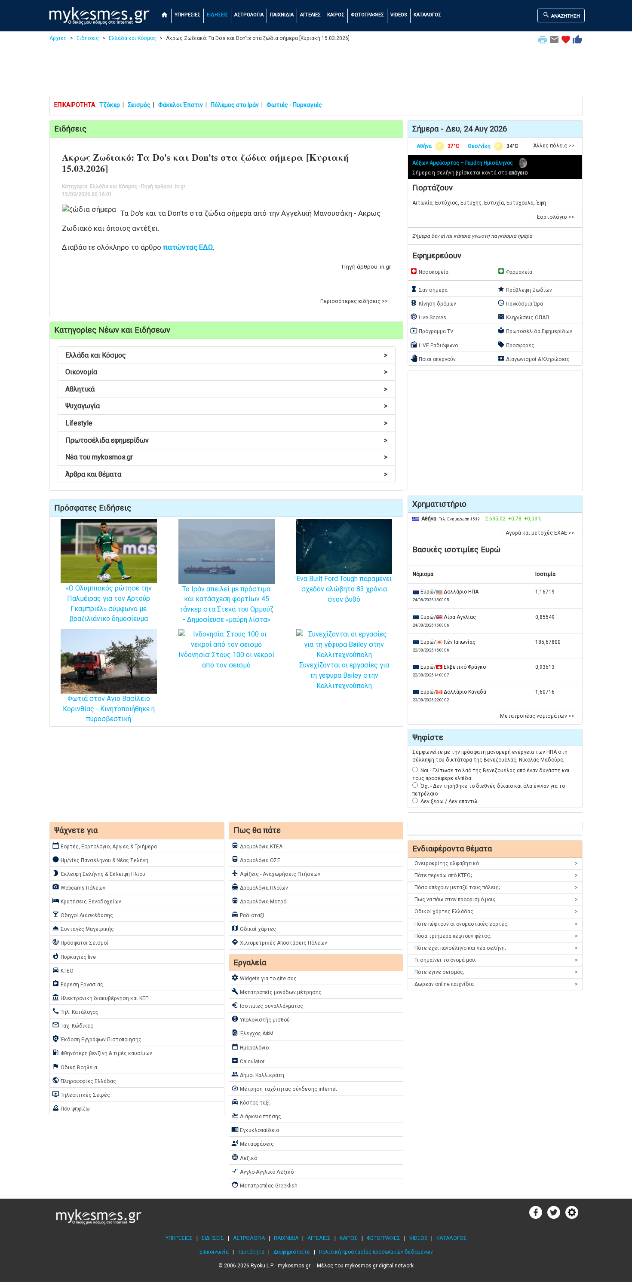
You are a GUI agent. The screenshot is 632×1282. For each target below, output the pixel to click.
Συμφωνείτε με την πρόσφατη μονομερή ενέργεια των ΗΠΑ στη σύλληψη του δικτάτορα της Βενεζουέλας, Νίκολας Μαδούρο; (490, 756)
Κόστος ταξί (250, 1102)
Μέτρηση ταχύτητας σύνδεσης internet (284, 1088)
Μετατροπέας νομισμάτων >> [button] (537, 716)
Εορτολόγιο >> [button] (555, 217)
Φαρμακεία (514, 271)
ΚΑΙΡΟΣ (335, 15)
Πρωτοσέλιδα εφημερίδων (226, 440)
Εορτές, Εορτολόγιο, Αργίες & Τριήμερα (104, 846)
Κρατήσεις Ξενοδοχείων (86, 901)
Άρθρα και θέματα (226, 474)
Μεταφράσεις (252, 1143)
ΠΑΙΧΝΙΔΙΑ (282, 15)
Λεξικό (244, 1157)
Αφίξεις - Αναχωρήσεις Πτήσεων (275, 873)
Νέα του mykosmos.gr (226, 457)
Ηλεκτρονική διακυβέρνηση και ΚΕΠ (100, 997)
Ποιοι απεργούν (433, 358)
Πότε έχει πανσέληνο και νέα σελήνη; (496, 948)
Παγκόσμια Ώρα (520, 303)
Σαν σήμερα (429, 289)
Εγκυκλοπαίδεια (255, 1129)
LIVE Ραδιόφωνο (434, 345)
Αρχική (58, 38)
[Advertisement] (316, 74)
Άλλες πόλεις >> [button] (553, 146)
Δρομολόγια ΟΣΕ (255, 859)
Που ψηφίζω (71, 1108)
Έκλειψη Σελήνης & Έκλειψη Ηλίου (98, 873)
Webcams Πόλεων (78, 887)
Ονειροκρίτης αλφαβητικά (496, 863)
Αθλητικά (226, 389)
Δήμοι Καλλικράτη (257, 1074)
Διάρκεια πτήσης (256, 1116)
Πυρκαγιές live (74, 956)
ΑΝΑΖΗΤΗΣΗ (561, 15)
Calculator (247, 1061)
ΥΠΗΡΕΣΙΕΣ (187, 15)
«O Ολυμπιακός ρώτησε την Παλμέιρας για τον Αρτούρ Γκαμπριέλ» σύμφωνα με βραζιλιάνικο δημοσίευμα (109, 603)
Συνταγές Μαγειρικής (83, 928)
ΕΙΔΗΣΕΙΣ (217, 15)
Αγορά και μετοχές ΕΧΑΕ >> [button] (540, 533)
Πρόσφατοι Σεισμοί (80, 942)
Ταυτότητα (251, 1252)
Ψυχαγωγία (226, 406)
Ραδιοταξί (247, 914)
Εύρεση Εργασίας (77, 984)
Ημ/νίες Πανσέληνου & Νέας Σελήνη (100, 859)
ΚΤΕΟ (63, 970)
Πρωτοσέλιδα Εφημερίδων (534, 330)
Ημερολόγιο (250, 1047)
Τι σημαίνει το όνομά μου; (496, 960)
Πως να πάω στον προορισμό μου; (496, 899)
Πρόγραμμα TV (432, 330)
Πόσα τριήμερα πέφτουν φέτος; (496, 936)
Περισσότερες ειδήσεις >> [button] (354, 301)
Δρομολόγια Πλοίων (259, 887)
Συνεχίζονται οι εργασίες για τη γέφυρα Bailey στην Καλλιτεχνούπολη (344, 675)
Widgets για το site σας (264, 978)
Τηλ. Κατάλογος (75, 1011)
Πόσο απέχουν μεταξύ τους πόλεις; (496, 887)
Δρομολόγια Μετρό (258, 901)
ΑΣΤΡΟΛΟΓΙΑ (249, 15)
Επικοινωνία (214, 1252)
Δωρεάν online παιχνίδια (496, 984)
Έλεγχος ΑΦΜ (252, 1033)
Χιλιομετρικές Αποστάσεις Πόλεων (279, 942)
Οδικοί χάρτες (253, 928)
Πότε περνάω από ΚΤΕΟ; (496, 875)
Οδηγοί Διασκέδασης (82, 914)
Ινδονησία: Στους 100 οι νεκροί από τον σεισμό (226, 660)
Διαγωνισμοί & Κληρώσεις (533, 358)
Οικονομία (226, 372)
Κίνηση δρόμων (433, 303)
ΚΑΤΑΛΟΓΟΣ (427, 15)
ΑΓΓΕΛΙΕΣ (310, 15)
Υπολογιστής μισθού (260, 1019)
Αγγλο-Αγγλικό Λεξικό (262, 1171)
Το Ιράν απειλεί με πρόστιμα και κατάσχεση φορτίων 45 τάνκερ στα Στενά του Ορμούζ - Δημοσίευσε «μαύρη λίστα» (226, 604)
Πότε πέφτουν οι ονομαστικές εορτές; (496, 924)
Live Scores (428, 317)
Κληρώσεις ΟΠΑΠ (523, 317)
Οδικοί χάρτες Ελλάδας (496, 912)
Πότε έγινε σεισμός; (496, 972)
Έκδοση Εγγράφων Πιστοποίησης (96, 1039)
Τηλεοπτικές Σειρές (81, 1094)
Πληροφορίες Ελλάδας (84, 1080)
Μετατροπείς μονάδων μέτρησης (276, 991)
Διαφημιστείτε (291, 1252)
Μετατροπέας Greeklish (264, 1185)
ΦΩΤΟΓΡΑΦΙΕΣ (367, 15)
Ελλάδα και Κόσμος (132, 38)
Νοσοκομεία (429, 271)
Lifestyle (226, 423)
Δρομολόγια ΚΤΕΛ (257, 846)
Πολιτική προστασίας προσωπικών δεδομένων (376, 1252)
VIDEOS (398, 15)
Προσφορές (515, 345)
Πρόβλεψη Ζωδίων (524, 289)
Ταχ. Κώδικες (72, 1025)
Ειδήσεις (88, 38)
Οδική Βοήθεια (74, 1067)
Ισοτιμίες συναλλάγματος (267, 1005)
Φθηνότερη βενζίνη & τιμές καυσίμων (102, 1052)
